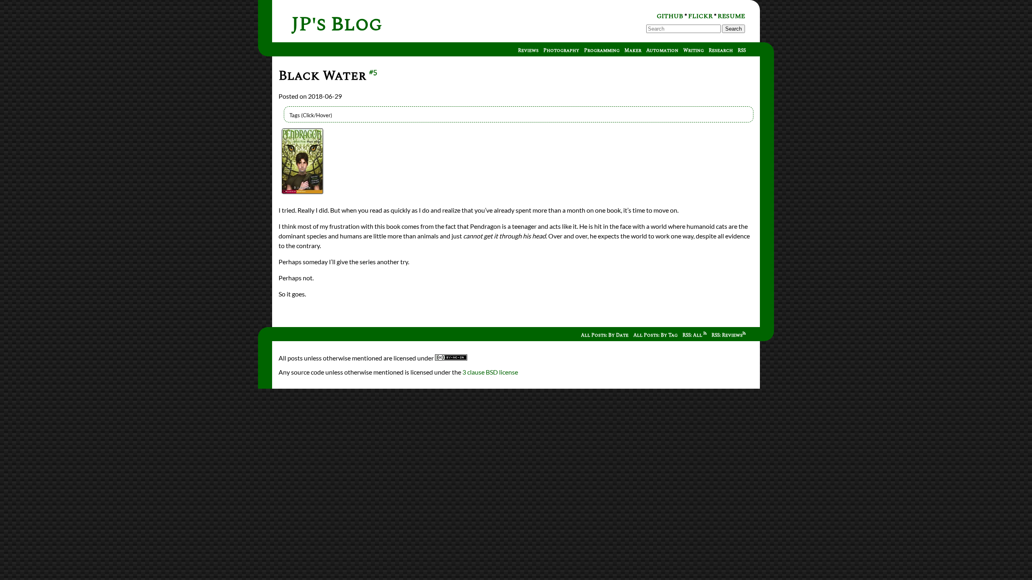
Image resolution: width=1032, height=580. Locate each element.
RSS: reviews (727, 335)
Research (721, 50)
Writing (693, 50)
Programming (602, 50)
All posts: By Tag (655, 335)
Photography (561, 50)
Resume (731, 16)
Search (733, 29)
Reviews (528, 50)
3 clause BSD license (490, 372)
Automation (662, 50)
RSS (742, 50)
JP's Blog (336, 24)
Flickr (700, 16)
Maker (632, 50)
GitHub (670, 16)
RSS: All (692, 335)
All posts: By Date (604, 335)
